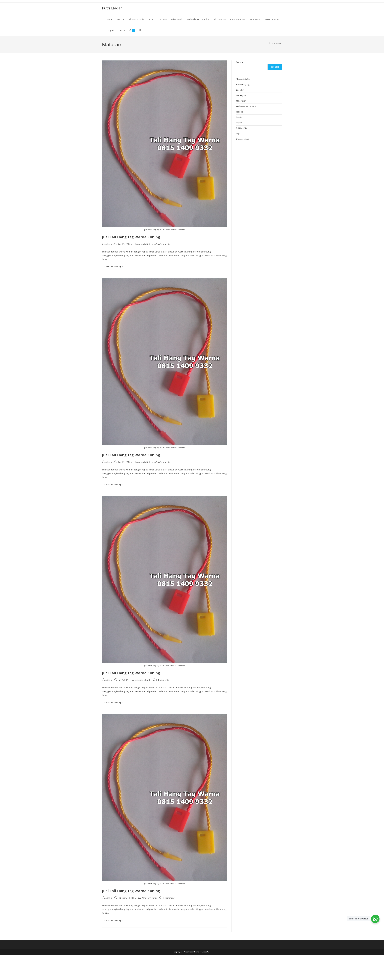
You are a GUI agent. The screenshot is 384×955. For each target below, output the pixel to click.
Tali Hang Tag (241, 128)
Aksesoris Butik (144, 244)
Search (239, 62)
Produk (239, 111)
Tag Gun (239, 117)
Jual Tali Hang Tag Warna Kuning (131, 236)
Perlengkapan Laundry (246, 106)
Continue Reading (115, 267)
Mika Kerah (241, 100)
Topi (238, 133)
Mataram (278, 43)
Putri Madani (112, 8)
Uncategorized (242, 139)
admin (108, 244)
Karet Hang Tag (242, 84)
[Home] (270, 43)
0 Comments (164, 244)
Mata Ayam (241, 95)
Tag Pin (239, 122)
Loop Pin (240, 90)
